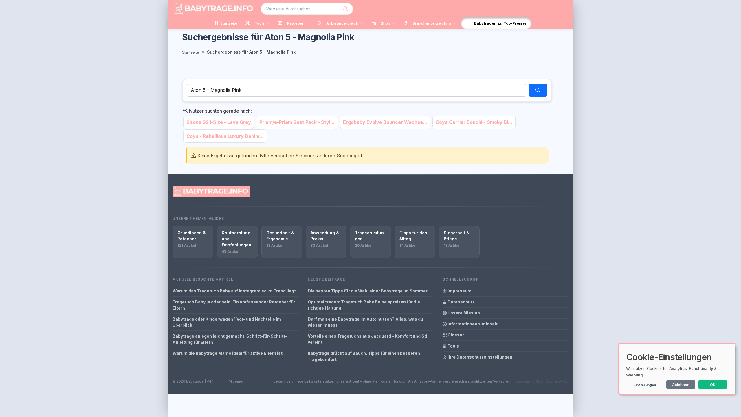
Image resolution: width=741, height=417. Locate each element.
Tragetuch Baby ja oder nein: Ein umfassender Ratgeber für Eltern (234, 304)
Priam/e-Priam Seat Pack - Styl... (297, 122)
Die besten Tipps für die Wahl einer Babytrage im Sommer (368, 290)
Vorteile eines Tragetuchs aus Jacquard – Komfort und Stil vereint (368, 339)
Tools (453, 345)
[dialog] (677, 369)
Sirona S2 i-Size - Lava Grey (218, 122)
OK (713, 384)
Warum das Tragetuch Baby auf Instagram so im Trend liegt (234, 290)
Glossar (455, 334)
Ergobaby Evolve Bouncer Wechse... (385, 122)
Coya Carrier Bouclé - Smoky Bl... (474, 122)
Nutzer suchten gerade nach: (220, 111)
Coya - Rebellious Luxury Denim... (225, 136)
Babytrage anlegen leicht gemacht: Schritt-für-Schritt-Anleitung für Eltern (230, 339)
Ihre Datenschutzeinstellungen (479, 356)
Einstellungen (645, 385)
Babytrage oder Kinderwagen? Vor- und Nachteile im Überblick (227, 322)
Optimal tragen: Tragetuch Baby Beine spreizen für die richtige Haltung (364, 304)
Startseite (190, 52)
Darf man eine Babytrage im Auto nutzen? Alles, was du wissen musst (365, 322)
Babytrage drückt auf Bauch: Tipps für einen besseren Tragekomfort (364, 356)
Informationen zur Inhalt (472, 323)
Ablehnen (680, 384)
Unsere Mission (463, 312)
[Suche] (345, 9)
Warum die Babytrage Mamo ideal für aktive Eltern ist (228, 353)
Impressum (459, 290)
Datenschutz (461, 301)
